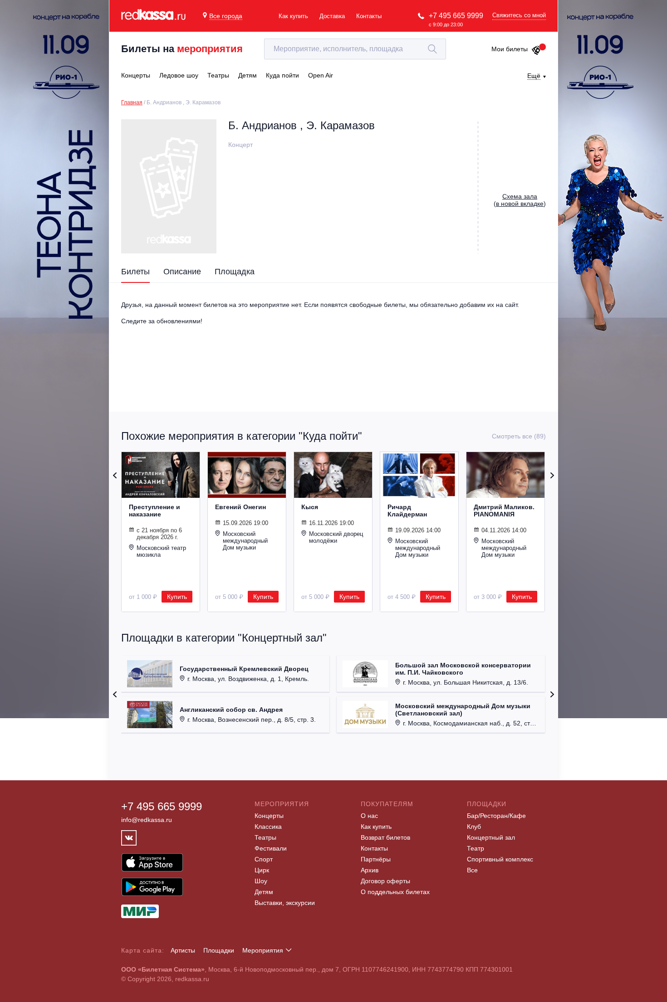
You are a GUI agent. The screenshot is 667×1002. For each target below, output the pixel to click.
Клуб (474, 826)
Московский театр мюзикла (161, 551)
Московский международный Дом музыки (245, 540)
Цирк (262, 870)
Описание (182, 271)
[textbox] (355, 49)
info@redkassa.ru (146, 819)
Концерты (269, 815)
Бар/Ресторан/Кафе (496, 815)
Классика (268, 826)
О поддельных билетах (395, 891)
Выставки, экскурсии (285, 902)
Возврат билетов (385, 837)
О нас (369, 815)
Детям (264, 891)
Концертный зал (491, 837)
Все (472, 870)
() (520, 200)
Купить (177, 596)
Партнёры (376, 859)
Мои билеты (509, 49)
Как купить (293, 16)
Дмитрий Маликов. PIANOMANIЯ (504, 510)
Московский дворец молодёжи (336, 537)
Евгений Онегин (240, 507)
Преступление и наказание (154, 510)
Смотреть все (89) (519, 436)
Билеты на (182, 48)
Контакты (369, 16)
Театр (475, 848)
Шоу (261, 881)
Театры (265, 837)
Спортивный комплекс (500, 859)
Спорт (264, 859)
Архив (369, 870)
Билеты (135, 271)
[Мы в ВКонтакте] (129, 838)
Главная (131, 102)
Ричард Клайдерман (407, 510)
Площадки (218, 950)
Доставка (332, 16)
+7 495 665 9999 (456, 15)
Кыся (309, 507)
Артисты (183, 950)
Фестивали (271, 848)
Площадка (235, 271)
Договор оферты (385, 881)
